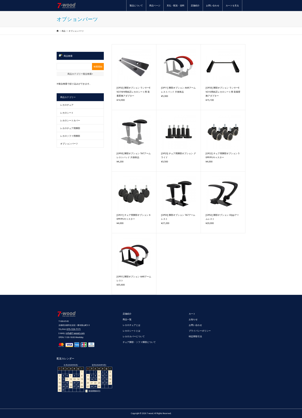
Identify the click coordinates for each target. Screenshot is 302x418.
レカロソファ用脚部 (70, 135)
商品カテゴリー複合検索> (80, 73)
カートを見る (232, 5)
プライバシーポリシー (200, 330)
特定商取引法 (195, 336)
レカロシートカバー (70, 120)
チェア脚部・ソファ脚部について (139, 342)
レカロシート (66, 112)
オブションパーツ (69, 143)
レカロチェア (66, 104)
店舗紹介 (195, 5)
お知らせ (193, 319)
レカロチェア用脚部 (70, 128)
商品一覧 (127, 319)
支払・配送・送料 (175, 5)
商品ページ (154, 5)
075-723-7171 (74, 329)
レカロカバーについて (134, 336)
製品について (136, 5)
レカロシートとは (131, 330)
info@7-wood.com (75, 333)
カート (192, 313)
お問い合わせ (212, 5)
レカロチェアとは (131, 325)
